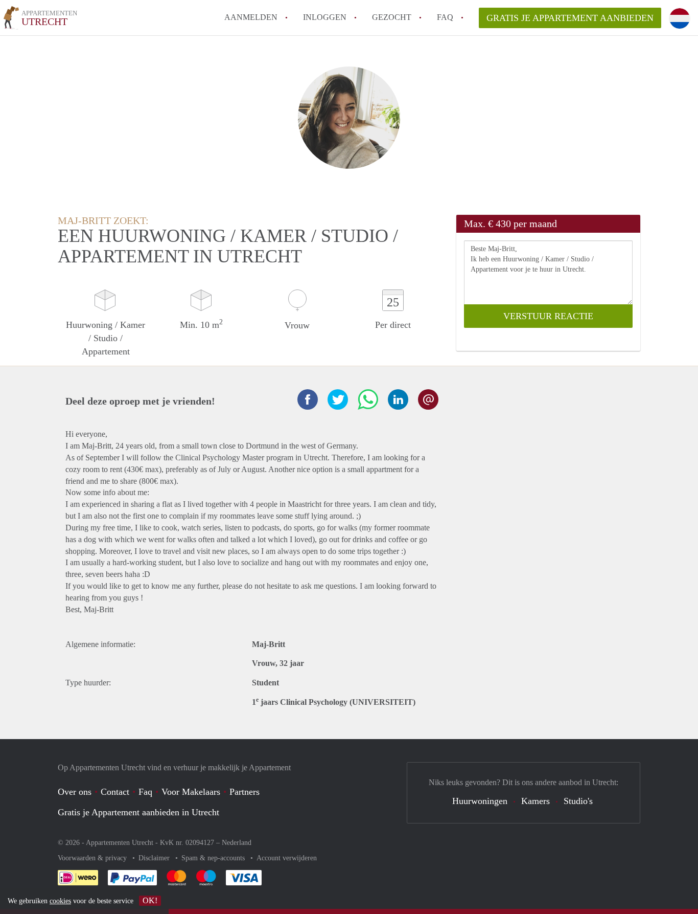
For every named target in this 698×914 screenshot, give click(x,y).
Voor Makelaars (190, 792)
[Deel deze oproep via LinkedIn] (398, 399)
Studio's (578, 801)
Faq (145, 792)
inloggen (324, 17)
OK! (150, 900)
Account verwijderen (287, 858)
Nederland (236, 842)
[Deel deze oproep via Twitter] (338, 399)
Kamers (535, 801)
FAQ (445, 17)
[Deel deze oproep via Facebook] (307, 399)
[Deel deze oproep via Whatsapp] (368, 399)
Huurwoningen (479, 801)
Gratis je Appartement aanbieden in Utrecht (138, 812)
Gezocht (391, 17)
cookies (60, 901)
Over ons (74, 792)
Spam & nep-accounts (214, 858)
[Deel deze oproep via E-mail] (428, 399)
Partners (244, 792)
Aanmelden (250, 17)
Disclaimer (155, 858)
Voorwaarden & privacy (93, 858)
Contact (115, 792)
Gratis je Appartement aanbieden (570, 18)
